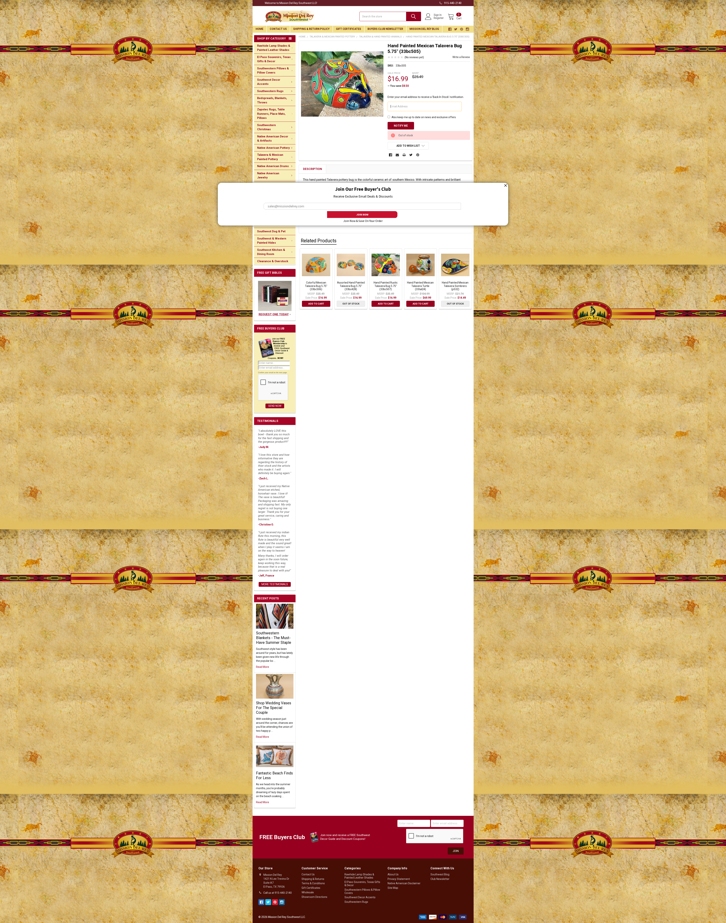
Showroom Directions (314, 896)
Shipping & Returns (313, 878)
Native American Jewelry (268, 175)
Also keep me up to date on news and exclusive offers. (424, 117)
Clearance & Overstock (272, 261)
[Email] (397, 155)
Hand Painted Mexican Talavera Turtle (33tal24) (420, 286)
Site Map (393, 887)
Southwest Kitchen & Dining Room (271, 252)
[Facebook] (390, 155)
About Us (393, 874)
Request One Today (274, 314)
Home (259, 28)
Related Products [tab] (319, 240)
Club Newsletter (439, 878)
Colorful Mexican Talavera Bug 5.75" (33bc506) (316, 286)
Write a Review (461, 57)
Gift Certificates (348, 28)
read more (262, 666)
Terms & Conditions (313, 883)
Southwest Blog (439, 874)
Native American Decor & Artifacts (272, 139)
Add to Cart (316, 303)
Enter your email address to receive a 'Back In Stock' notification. (426, 96)
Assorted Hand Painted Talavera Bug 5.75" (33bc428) (351, 286)
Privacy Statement (399, 878)
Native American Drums (273, 166)
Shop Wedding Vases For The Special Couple (273, 708)
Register (439, 17)
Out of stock (350, 303)
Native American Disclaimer (404, 883)
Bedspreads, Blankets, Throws (272, 100)
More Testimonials (274, 584)
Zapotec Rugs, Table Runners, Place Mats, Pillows (271, 114)
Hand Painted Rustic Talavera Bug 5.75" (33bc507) (386, 286)
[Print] (404, 155)
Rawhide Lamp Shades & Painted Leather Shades (273, 48)
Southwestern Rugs (270, 91)
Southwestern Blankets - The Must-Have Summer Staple (273, 638)
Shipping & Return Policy (311, 28)
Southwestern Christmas (266, 127)
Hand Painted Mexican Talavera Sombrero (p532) (455, 286)
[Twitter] (411, 155)
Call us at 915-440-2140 (277, 892)
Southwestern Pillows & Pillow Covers (273, 70)
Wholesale (308, 892)
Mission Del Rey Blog (424, 28)
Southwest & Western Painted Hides (271, 241)
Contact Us (278, 28)
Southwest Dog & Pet (271, 231)
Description (312, 169)
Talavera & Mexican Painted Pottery (270, 157)
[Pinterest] (418, 155)
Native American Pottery (273, 148)
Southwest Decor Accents (268, 82)
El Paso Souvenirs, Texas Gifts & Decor (274, 59)
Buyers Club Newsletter (385, 28)
